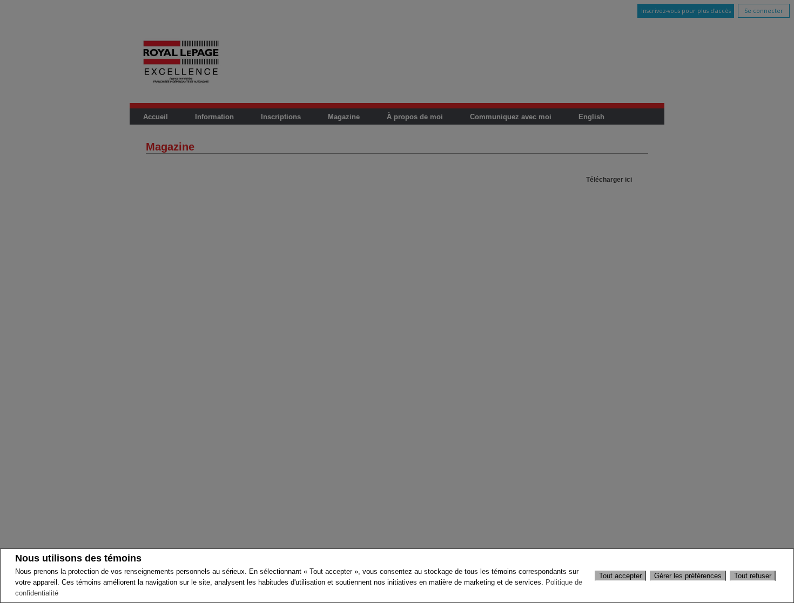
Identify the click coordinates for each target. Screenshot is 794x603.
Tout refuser (752, 576)
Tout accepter (620, 576)
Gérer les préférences (688, 576)
